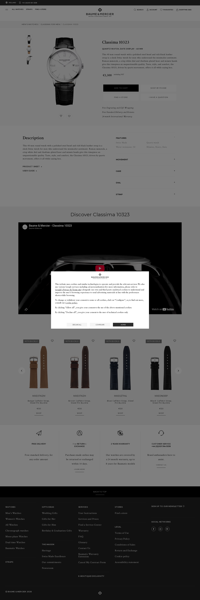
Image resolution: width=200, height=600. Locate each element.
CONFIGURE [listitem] (100, 325)
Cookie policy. (71, 303)
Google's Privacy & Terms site (68, 290)
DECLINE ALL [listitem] (77, 325)
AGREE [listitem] (123, 325)
